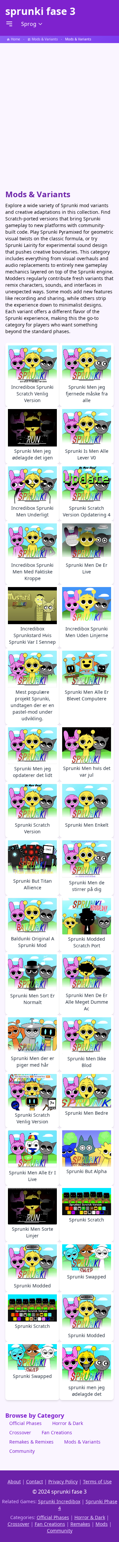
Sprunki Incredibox (59, 1501)
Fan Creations (57, 1432)
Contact (34, 1481)
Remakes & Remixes (31, 1442)
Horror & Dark (67, 1423)
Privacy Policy (63, 1481)
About (14, 1481)
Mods (102, 1524)
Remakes (80, 1524)
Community (22, 1451)
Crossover (20, 1432)
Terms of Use (97, 1481)
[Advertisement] (59, 113)
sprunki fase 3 (40, 11)
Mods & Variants (82, 1442)
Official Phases (25, 1423)
